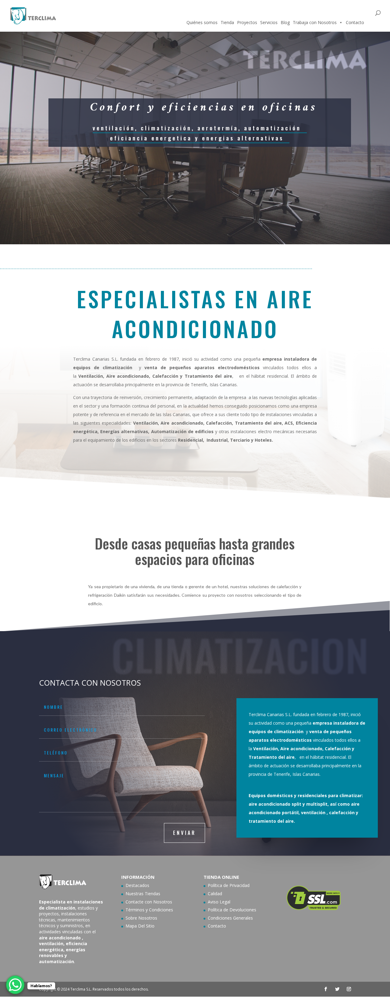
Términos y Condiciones (149, 910)
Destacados (137, 885)
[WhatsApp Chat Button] (15, 985)
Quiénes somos (202, 22)
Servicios (269, 22)
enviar (184, 832)
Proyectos (247, 22)
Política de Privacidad (229, 885)
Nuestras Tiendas (143, 893)
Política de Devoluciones (232, 910)
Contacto (355, 22)
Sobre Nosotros (141, 918)
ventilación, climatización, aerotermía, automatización (197, 127)
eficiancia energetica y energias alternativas (197, 137)
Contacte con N (141, 902)
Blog (285, 22)
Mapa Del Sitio (140, 926)
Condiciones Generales (230, 918)
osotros (164, 902)
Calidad (215, 893)
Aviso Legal (219, 902)
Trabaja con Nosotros (315, 22)
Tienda (227, 22)
